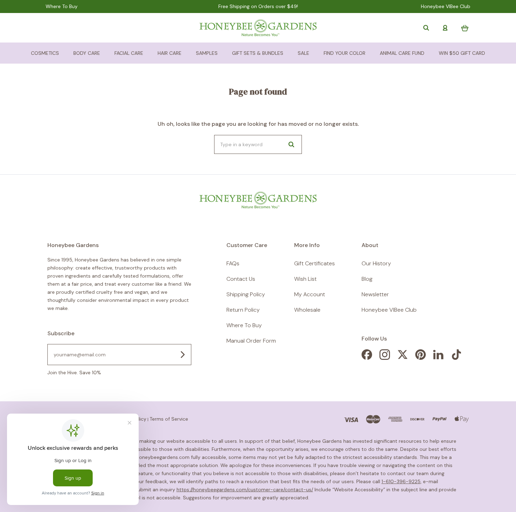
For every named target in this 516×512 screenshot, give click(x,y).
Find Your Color (344, 53)
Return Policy (243, 309)
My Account (309, 294)
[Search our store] (426, 27)
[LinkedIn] (438, 358)
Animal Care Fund (402, 53)
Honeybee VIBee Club (445, 6)
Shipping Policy (245, 294)
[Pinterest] (420, 358)
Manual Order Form (251, 340)
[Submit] (182, 354)
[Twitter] (402, 358)
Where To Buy (62, 6)
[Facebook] (367, 358)
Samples (207, 53)
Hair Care (169, 53)
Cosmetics (45, 53)
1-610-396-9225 (401, 481)
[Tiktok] (456, 358)
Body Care (86, 53)
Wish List (305, 279)
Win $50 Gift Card (462, 53)
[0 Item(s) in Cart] (465, 28)
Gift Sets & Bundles (257, 53)
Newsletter (375, 294)
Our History (376, 263)
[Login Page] (445, 27)
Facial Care (128, 53)
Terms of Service (169, 419)
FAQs (232, 263)
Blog (367, 279)
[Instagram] (384, 358)
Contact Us (240, 279)
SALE (303, 53)
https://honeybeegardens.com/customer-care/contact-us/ (245, 489)
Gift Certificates (314, 263)
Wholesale (307, 309)
